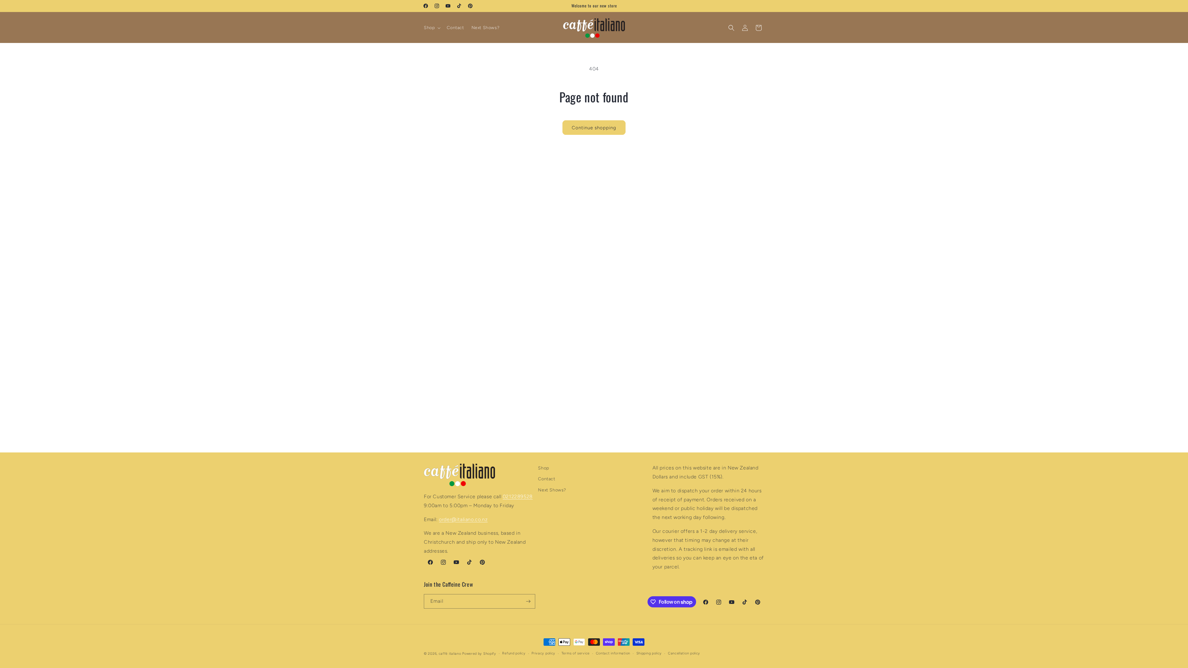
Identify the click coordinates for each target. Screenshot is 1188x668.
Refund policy (513, 653)
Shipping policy (649, 653)
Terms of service (576, 653)
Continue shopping (594, 128)
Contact (546, 479)
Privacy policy (543, 653)
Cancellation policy (684, 653)
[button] (431, 27)
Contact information (613, 653)
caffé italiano (450, 654)
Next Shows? (552, 490)
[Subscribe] (528, 601)
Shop (543, 468)
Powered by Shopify (479, 654)
